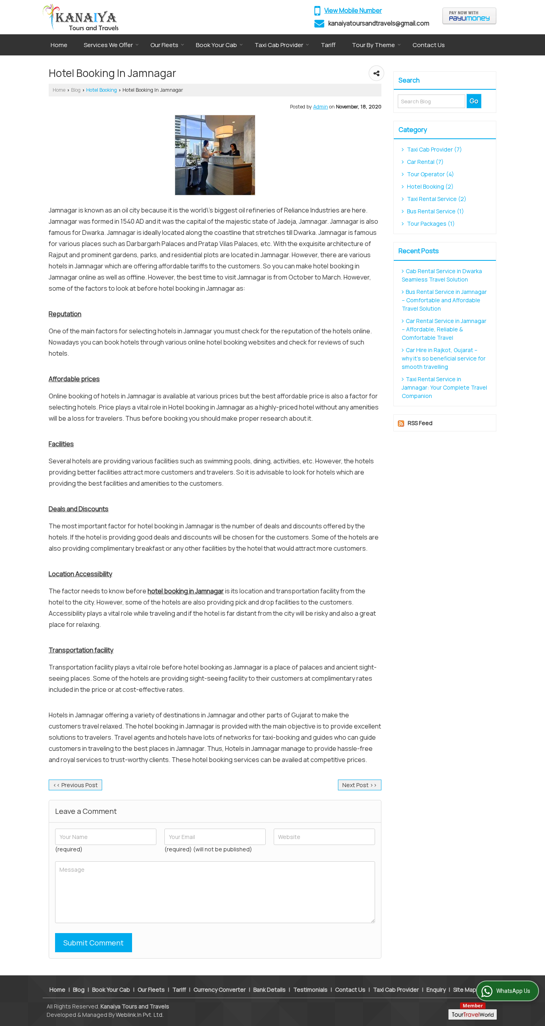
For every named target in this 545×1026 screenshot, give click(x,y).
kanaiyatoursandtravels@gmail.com (378, 23)
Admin (320, 106)
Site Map (464, 989)
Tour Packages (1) (430, 223)
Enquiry (436, 989)
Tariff (328, 45)
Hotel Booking (101, 90)
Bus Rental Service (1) (435, 211)
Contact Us (429, 45)
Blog (76, 90)
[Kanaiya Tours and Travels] (80, 17)
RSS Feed (420, 423)
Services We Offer (108, 45)
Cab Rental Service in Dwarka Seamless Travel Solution (442, 275)
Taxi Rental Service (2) (436, 199)
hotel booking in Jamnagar (186, 591)
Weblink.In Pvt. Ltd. (140, 1014)
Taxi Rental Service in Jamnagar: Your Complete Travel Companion (444, 387)
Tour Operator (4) (430, 174)
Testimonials (310, 989)
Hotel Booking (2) (430, 186)
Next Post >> (359, 785)
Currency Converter (220, 989)
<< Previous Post (75, 785)
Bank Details (269, 989)
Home (59, 45)
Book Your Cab (216, 45)
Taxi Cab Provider (279, 45)
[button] (353, 10)
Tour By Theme (373, 45)
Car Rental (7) (425, 161)
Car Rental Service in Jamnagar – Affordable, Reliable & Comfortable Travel (444, 329)
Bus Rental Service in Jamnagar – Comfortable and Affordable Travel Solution (444, 300)
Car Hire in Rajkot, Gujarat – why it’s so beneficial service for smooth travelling (444, 358)
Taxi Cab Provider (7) (434, 149)
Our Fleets (164, 45)
